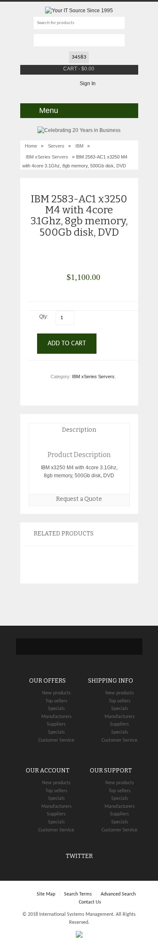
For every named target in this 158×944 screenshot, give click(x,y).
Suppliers (56, 724)
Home (31, 145)
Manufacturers (56, 716)
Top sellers (56, 701)
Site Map (46, 894)
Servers (56, 145)
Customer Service (56, 740)
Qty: (44, 317)
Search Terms (78, 894)
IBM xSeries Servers (47, 156)
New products (56, 693)
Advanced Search (118, 894)
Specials (56, 708)
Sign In (88, 83)
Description (79, 429)
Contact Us (90, 902)
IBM (79, 145)
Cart (70, 69)
